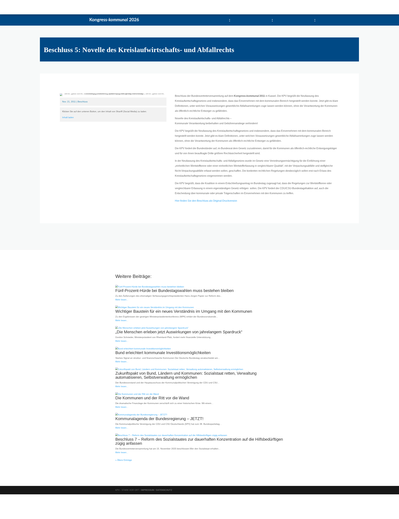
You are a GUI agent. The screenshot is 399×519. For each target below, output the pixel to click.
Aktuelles (66, 7)
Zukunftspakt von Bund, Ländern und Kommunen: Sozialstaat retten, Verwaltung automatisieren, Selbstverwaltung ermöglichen (186, 375)
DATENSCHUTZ (164, 490)
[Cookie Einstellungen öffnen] (23, 517)
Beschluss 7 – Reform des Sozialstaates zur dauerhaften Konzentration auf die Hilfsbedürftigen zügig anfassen (199, 441)
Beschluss (83, 101)
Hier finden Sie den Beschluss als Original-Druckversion (206, 200)
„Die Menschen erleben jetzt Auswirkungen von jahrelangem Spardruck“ (178, 332)
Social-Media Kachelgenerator (124, 7)
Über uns (96, 7)
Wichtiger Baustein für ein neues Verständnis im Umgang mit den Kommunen (183, 311)
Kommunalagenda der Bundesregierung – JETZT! (159, 418)
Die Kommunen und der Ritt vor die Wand (152, 398)
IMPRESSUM (148, 490)
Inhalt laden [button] (68, 117)
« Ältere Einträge (123, 460)
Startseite (52, 7)
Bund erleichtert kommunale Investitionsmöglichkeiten (163, 352)
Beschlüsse (81, 7)
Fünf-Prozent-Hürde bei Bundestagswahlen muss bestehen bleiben (174, 290)
